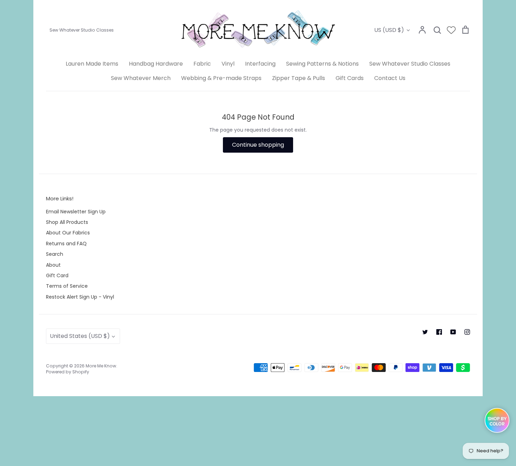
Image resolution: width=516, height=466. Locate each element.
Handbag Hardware (156, 64)
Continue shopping (258, 145)
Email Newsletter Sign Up (76, 211)
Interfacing (260, 64)
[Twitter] (425, 332)
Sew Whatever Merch (141, 78)
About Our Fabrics (68, 232)
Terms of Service (67, 285)
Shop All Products (67, 222)
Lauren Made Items (92, 64)
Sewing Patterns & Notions (322, 64)
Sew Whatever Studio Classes (409, 64)
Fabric (202, 64)
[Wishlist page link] (451, 30)
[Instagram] (467, 332)
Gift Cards (350, 78)
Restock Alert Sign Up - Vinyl (80, 296)
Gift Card (57, 275)
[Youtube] (453, 332)
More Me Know (101, 366)
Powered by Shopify (67, 372)
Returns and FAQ (66, 243)
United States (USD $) (80, 336)
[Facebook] (439, 332)
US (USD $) (389, 30)
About (53, 264)
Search (54, 254)
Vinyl (227, 64)
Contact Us (389, 78)
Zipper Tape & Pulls (298, 78)
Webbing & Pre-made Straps (221, 78)
